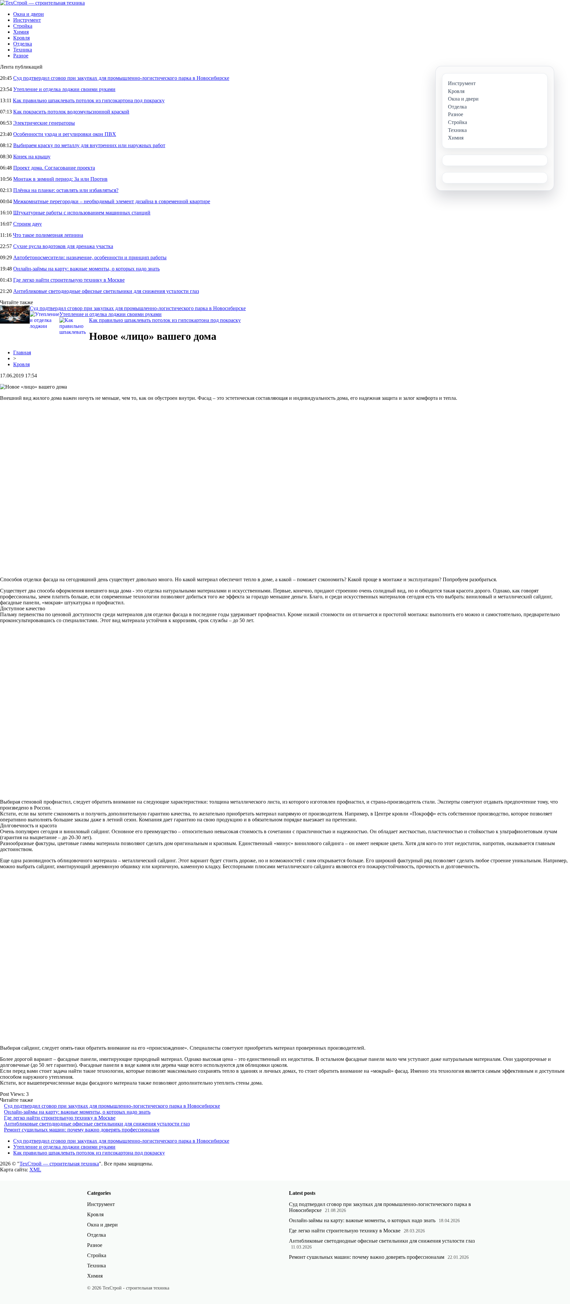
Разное (20, 55)
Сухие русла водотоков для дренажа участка (63, 246)
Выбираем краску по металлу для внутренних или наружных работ (89, 145)
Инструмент (27, 20)
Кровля (21, 38)
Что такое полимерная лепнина (48, 235)
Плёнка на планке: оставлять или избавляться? (65, 190)
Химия (21, 32)
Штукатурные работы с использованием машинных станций (81, 212)
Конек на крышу (31, 156)
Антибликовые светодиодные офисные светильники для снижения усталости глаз (106, 291)
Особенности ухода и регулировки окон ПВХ (64, 134)
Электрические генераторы (44, 123)
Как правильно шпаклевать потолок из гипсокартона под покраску (89, 100)
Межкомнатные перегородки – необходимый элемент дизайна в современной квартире (111, 201)
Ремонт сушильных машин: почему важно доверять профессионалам (81, 1129)
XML (35, 1169)
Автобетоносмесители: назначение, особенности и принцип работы (90, 257)
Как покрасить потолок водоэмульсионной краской (71, 111)
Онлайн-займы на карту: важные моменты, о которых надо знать (86, 268)
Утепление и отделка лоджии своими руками (64, 89)
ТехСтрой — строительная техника (59, 1163)
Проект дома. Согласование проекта (54, 168)
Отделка (22, 44)
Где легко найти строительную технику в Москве (69, 280)
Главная (22, 352)
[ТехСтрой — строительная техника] (42, 3)
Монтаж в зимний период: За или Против (60, 179)
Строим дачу (27, 224)
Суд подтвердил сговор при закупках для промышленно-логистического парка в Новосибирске (121, 78)
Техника (22, 49)
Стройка (22, 26)
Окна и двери (28, 14)
